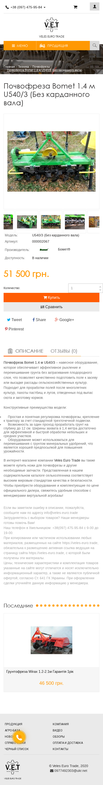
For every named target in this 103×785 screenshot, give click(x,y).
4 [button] (49, 605)
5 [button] (53, 605)
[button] (94, 6)
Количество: (12, 288)
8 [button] (66, 605)
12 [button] (82, 605)
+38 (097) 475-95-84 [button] (26, 7)
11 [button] (78, 605)
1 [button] (37, 605)
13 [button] (86, 605)
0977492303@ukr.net (70, 771)
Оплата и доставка (68, 743)
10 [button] (74, 605)
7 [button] (62, 605)
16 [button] (98, 605)
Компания (61, 724)
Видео (58, 730)
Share (40, 320)
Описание (28, 351)
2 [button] (41, 605)
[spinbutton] (85, 288)
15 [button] (94, 605)
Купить (53, 297)
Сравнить (53, 307)
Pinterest (16, 329)
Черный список (17, 749)
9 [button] (70, 605)
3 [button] (45, 605)
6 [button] (57, 605)
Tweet (16, 320)
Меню (21, 45)
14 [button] (90, 605)
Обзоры (59, 736)
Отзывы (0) (64, 351)
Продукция (57, 45)
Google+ (66, 320)
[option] (51, 161)
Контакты (60, 749)
